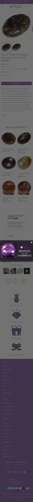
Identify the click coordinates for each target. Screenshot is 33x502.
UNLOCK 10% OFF (24, 255)
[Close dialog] (31, 242)
